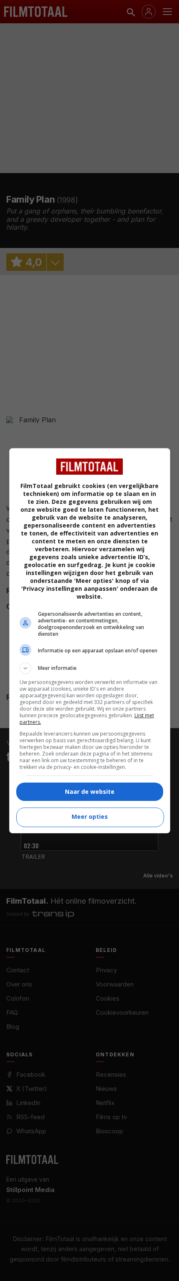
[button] (90, 668)
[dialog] (89, 640)
